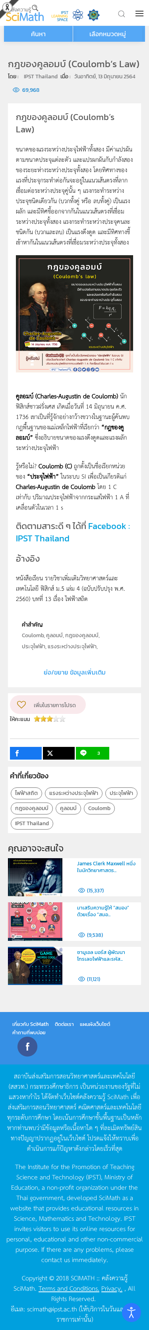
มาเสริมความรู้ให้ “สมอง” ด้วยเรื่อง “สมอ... (103, 911)
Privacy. (111, 1288)
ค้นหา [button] (38, 34)
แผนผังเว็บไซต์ (95, 1024)
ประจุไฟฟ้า (121, 793)
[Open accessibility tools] (131, 1312)
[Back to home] (25, 13)
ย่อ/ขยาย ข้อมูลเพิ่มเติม (75, 672)
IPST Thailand (32, 823)
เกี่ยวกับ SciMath (30, 1024)
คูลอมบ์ (68, 808)
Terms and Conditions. (69, 1288)
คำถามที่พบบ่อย (29, 1032)
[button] (140, 13)
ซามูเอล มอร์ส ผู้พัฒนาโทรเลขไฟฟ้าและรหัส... (101, 955)
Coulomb (99, 808)
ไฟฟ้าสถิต (26, 793)
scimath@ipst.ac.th (52, 1308)
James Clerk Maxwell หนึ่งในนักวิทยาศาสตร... (106, 867)
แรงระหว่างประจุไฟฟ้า (73, 793)
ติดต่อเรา (64, 1024)
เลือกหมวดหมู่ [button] (107, 34)
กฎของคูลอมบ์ (31, 808)
